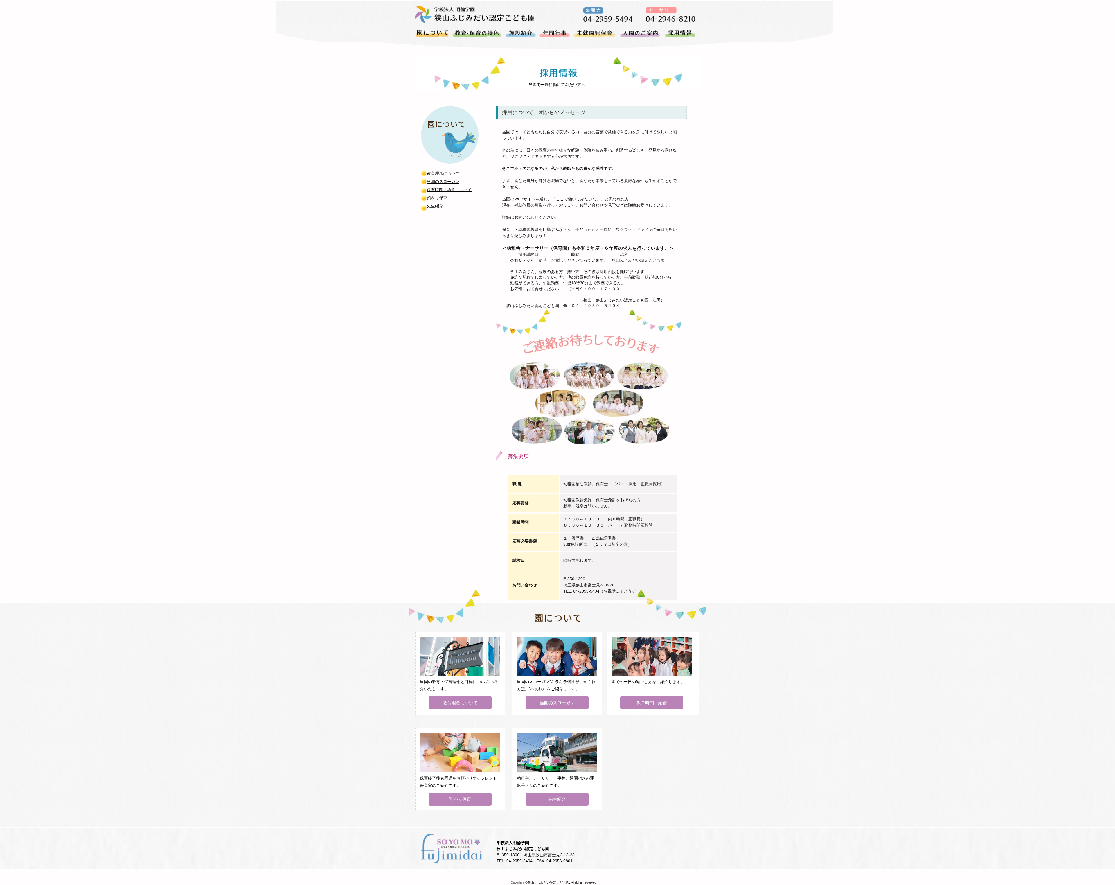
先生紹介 (435, 206)
